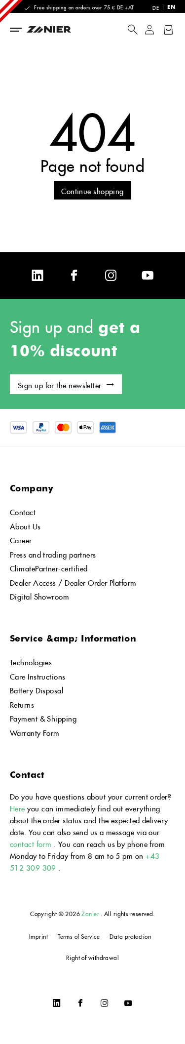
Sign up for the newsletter (60, 384)
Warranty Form (35, 731)
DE (155, 6)
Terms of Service (79, 935)
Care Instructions (38, 675)
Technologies (31, 661)
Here (17, 807)
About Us (25, 525)
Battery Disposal (36, 689)
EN (171, 6)
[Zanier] (62, 29)
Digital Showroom (39, 595)
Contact (23, 511)
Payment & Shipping (43, 717)
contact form (30, 843)
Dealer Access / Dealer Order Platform (73, 581)
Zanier (90, 913)
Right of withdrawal (92, 957)
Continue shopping (92, 190)
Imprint (38, 935)
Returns (22, 703)
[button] (132, 29)
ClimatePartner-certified (49, 567)
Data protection (130, 935)
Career (21, 539)
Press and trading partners (53, 553)
